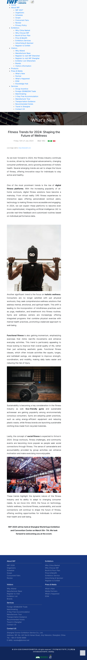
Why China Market (22, 30)
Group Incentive (21, 89)
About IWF (15, 7)
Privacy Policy (21, 25)
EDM (17, 81)
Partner (18, 76)
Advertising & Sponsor (24, 43)
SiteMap (51, 651)
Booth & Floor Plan (22, 35)
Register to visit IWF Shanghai (27, 58)
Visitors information (23, 66)
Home (13, 5)
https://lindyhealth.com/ (25, 147)
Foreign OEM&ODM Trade (25, 91)
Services (14, 86)
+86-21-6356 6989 (18, 638)
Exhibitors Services (23, 40)
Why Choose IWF (22, 33)
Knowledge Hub (21, 84)
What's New (20, 73)
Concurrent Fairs (22, 20)
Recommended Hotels (24, 104)
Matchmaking (20, 94)
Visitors (14, 48)
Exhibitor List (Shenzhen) (25, 61)
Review (18, 23)
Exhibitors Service (52, 575)
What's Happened (22, 79)
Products (14, 68)
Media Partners (51, 591)
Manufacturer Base (22, 53)
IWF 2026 (11, 565)
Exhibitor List (12, 596)
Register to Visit (13, 594)
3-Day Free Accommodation (18, 612)
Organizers (19, 13)
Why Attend (20, 51)
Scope (17, 18)
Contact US (20, 109)
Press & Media (16, 71)
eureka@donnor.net (21, 640)
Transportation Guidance (25, 101)
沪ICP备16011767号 (59, 649)
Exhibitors (15, 28)
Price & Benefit (21, 38)
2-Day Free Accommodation (26, 96)
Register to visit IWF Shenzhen (27, 56)
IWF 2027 (19, 10)
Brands (18, 63)
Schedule (19, 15)
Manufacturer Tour (22, 99)
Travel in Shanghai (22, 106)
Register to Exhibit (22, 46)
